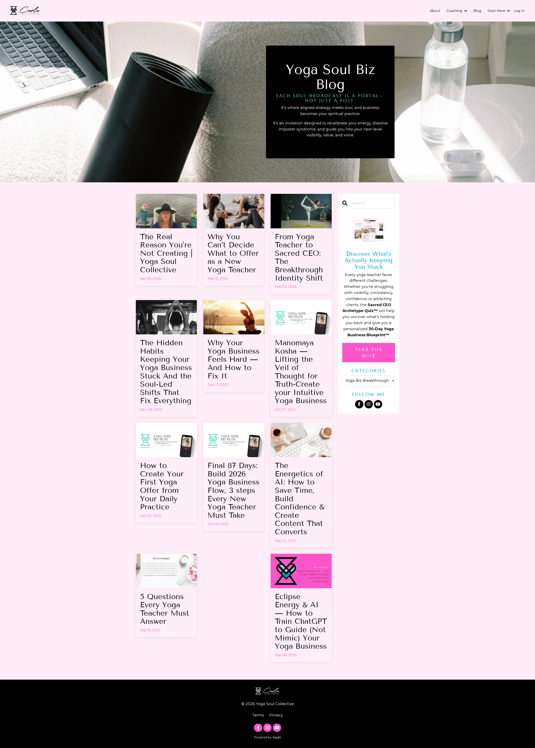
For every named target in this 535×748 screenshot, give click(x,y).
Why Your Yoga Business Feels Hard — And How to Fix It (233, 359)
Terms (258, 715)
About (435, 11)
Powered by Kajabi (267, 737)
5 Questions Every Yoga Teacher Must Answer (164, 608)
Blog (477, 11)
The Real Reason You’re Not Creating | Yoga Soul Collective (166, 253)
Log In (519, 11)
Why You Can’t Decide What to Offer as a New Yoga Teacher (233, 253)
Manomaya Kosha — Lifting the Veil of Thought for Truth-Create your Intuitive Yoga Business (301, 372)
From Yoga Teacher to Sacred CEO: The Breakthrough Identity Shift (299, 257)
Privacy (276, 715)
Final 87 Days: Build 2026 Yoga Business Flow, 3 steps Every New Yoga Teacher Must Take (233, 490)
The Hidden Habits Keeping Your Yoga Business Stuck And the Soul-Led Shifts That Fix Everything (166, 372)
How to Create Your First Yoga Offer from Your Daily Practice (162, 486)
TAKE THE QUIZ (368, 352)
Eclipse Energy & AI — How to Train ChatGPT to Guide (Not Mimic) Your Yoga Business (301, 621)
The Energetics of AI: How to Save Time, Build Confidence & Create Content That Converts (299, 498)
